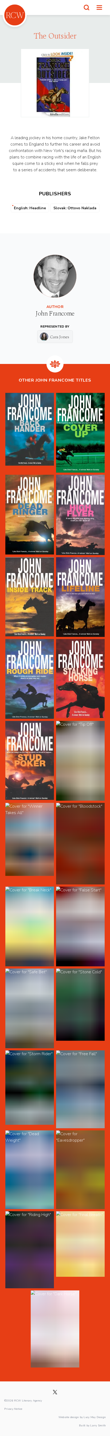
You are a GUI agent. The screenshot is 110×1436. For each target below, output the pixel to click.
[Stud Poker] (29, 761)
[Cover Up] (80, 433)
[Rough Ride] (29, 679)
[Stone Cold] (80, 1008)
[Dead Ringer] (29, 515)
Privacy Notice (13, 1408)
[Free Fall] (80, 1089)
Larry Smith (98, 1425)
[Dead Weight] (29, 1169)
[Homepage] (14, 15)
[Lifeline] (80, 597)
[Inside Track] (29, 597)
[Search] (86, 7)
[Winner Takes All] (29, 844)
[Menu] (99, 7)
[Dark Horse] (55, 1329)
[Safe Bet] (29, 1008)
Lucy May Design (95, 1417)
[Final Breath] (80, 1249)
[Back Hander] (29, 433)
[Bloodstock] (80, 844)
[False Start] (80, 926)
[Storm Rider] (29, 1089)
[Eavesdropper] (80, 1169)
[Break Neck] (29, 926)
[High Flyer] (80, 515)
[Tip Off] (80, 761)
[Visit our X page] (55, 1392)
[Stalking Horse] (80, 679)
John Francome (55, 313)
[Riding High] (29, 1249)
